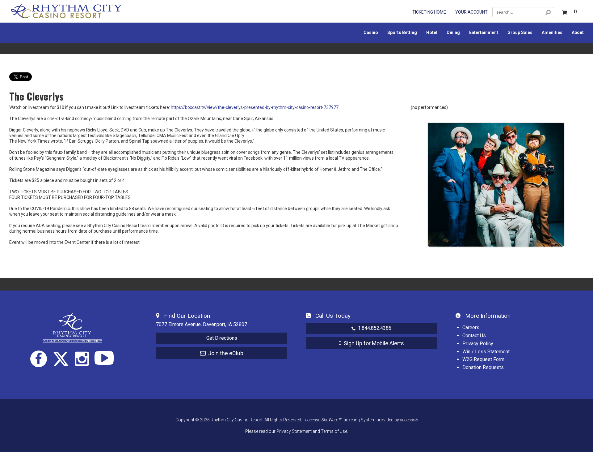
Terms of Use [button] (334, 431)
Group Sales (519, 32)
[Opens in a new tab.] (38, 359)
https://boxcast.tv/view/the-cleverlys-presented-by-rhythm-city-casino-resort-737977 (255, 107)
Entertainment (483, 32)
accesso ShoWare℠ (323, 419)
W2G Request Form (483, 359)
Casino (371, 32)
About (578, 32)
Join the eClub (224, 353)
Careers (470, 327)
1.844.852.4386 (373, 328)
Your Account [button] (471, 12)
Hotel (431, 32)
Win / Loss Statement (486, 352)
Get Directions (221, 338)
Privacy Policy (477, 344)
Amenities (552, 32)
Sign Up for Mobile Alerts (372, 343)
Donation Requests (483, 367)
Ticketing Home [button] (429, 12)
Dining (453, 32)
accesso (409, 419)
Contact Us (474, 335)
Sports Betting (402, 32)
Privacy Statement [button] (294, 431)
